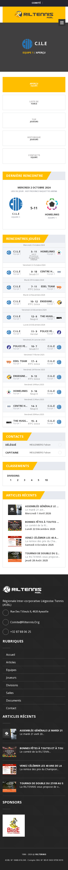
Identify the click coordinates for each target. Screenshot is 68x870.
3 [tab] (24, 480)
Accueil (10, 655)
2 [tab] (17, 480)
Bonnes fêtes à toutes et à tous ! (43, 748)
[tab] (34, 84)
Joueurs (11, 677)
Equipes (11, 670)
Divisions (12, 685)
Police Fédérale (50, 331)
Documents (13, 700)
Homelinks (52, 214)
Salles (10, 693)
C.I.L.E (15, 213)
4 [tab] (31, 480)
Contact (11, 708)
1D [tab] (46, 480)
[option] (34, 478)
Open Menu (61, 22)
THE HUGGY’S (48, 316)
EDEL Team (48, 286)
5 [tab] (38, 480)
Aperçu (41, 52)
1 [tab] (10, 480)
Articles (11, 662)
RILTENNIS (40, 854)
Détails (34, 213)
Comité (36, 3)
